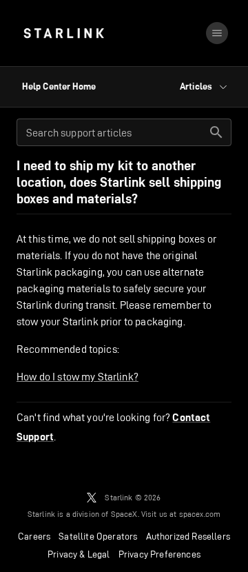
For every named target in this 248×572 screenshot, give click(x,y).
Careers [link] (34, 536)
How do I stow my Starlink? (77, 376)
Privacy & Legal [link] (79, 554)
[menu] (217, 33)
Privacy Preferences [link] (159, 554)
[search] (216, 132)
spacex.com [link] (200, 513)
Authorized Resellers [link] (188, 536)
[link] (63, 33)
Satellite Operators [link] (98, 536)
